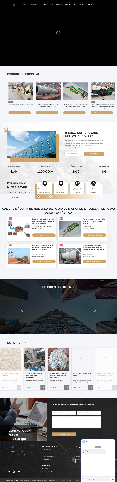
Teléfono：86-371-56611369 (18, 451)
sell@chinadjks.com (44, 192)
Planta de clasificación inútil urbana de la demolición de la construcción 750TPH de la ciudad (21, 106)
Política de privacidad (12, 480)
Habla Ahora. (16, 197)
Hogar (25, 4)
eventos (81, 4)
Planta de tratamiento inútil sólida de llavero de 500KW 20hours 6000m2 (94, 221)
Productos (34, 4)
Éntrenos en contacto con (65, 4)
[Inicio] (14, 4)
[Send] (112, 479)
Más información (73, 153)
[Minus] (113, 442)
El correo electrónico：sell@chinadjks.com (21, 454)
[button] (103, 72)
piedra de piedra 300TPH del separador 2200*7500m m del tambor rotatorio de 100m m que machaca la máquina (103, 106)
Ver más (25, 343)
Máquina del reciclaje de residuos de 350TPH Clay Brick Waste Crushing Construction (75, 106)
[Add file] (83, 479)
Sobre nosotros (47, 4)
